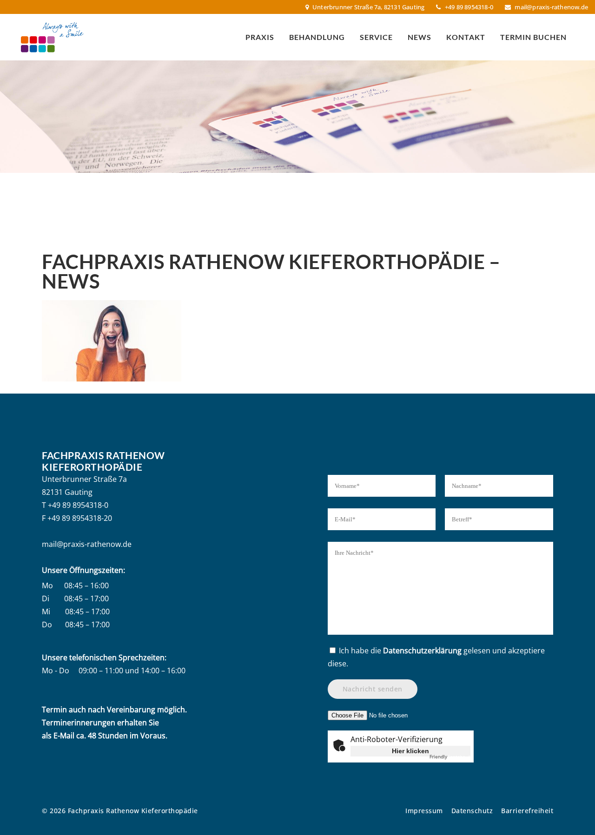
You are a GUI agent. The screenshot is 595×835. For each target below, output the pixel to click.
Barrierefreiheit (527, 810)
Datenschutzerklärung (422, 650)
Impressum (424, 810)
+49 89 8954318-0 (78, 505)
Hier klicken (410, 751)
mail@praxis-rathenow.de (551, 7)
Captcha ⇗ (450, 756)
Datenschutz (472, 810)
